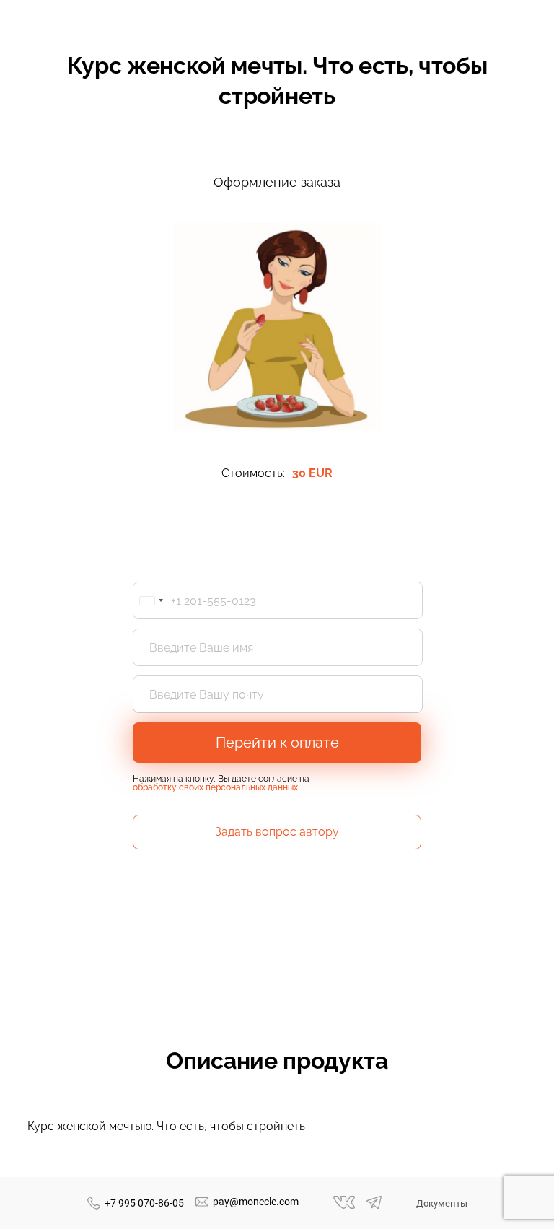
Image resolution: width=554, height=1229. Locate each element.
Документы (441, 1203)
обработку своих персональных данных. (216, 787)
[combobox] (150, 600)
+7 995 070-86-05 (144, 1203)
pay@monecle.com (256, 1202)
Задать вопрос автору (277, 832)
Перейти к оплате (277, 742)
